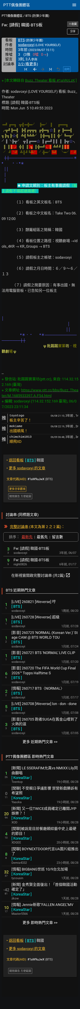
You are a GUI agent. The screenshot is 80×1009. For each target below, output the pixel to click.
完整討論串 (19, 527)
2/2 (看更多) (28, 64)
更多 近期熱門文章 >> (40, 742)
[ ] (16, 606)
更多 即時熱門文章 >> (40, 923)
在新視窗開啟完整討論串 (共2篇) (40, 575)
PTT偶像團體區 (12, 16)
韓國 (25, 460)
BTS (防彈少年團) (37, 16)
